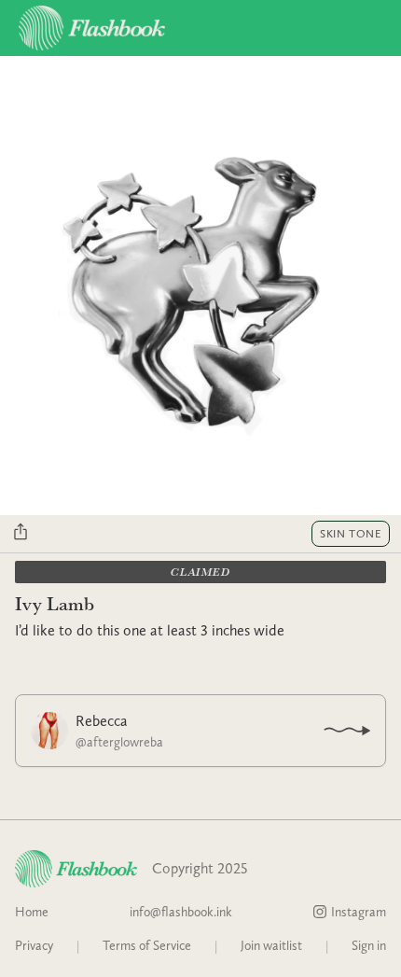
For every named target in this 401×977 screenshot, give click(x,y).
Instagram (358, 911)
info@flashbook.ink (181, 911)
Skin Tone (350, 533)
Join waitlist (271, 945)
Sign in (369, 945)
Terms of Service (147, 945)
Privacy (34, 945)
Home (31, 911)
